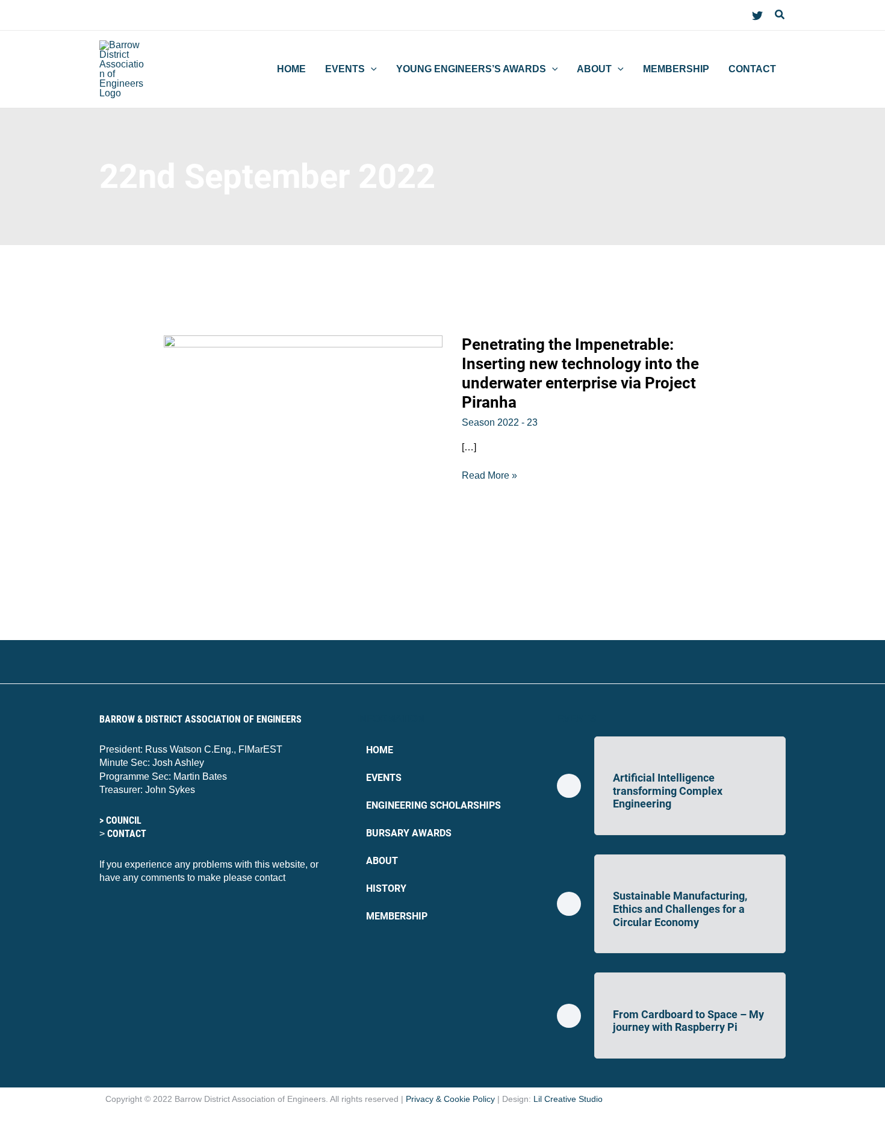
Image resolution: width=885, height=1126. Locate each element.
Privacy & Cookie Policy (450, 1099)
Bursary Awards (409, 833)
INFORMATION (390, 719)
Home (379, 750)
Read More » (489, 475)
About (382, 860)
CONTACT (126, 833)
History (386, 888)
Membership (396, 916)
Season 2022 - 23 (500, 422)
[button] (780, 15)
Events (384, 777)
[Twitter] (757, 15)
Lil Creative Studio (568, 1099)
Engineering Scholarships (433, 805)
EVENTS (577, 719)
